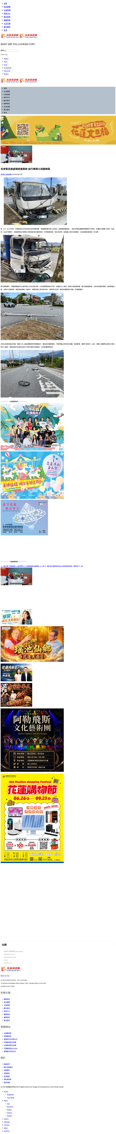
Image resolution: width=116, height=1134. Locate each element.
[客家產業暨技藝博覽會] (24, 535)
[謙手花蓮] (32, 662)
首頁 (5, 3)
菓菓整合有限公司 (10, 1051)
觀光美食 (7, 17)
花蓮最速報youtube (10, 1048)
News (6, 1100)
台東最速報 (7, 1033)
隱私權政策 (7, 1079)
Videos (6, 58)
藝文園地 (7, 27)
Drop (5, 61)
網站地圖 (7, 1082)
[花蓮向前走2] (16, 681)
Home (6, 1091)
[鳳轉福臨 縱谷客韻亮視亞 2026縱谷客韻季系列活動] (32, 498)
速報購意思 (7, 1036)
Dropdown (7, 68)
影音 (5, 30)
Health (9, 1116)
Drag (5, 65)
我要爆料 (7, 1070)
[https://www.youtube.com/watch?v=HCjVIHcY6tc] (16, 162)
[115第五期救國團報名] (16, 625)
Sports (6, 1119)
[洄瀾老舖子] (16, 707)
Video (6, 1128)
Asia (8, 1103)
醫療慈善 (7, 20)
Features (7, 71)
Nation (6, 74)
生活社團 (7, 23)
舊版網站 (7, 999)
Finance (6, 1125)
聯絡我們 (7, 1064)
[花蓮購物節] (32, 863)
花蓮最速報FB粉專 (10, 1042)
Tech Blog (10, 1097)
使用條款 (7, 1076)
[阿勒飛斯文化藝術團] (32, 772)
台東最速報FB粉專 (10, 1045)
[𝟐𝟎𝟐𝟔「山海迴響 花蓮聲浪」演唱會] (32, 450)
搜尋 (2, 50)
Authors (7, 1131)
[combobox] (11, 50)
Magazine (10, 1094)
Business (10, 1106)
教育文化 (7, 13)
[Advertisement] (48, 547)
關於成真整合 (8, 1067)
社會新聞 (7, 10)
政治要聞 (7, 6)
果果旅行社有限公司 (10, 1039)
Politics (9, 1113)
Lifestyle (7, 1122)
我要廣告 (7, 1073)
